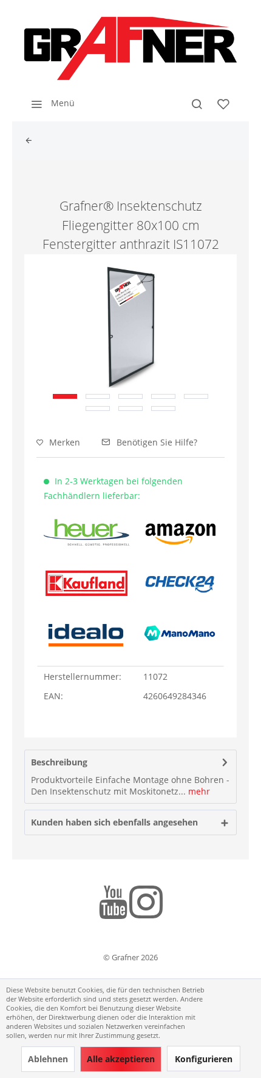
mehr (198, 791)
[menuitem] (49, 103)
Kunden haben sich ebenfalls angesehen (114, 822)
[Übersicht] (31, 141)
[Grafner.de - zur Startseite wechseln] (130, 48)
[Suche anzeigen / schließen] (197, 103)
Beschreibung (59, 762)
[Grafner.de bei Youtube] (113, 904)
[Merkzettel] (223, 103)
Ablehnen (48, 1059)
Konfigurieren (203, 1059)
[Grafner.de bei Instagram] (146, 904)
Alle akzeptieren (121, 1059)
